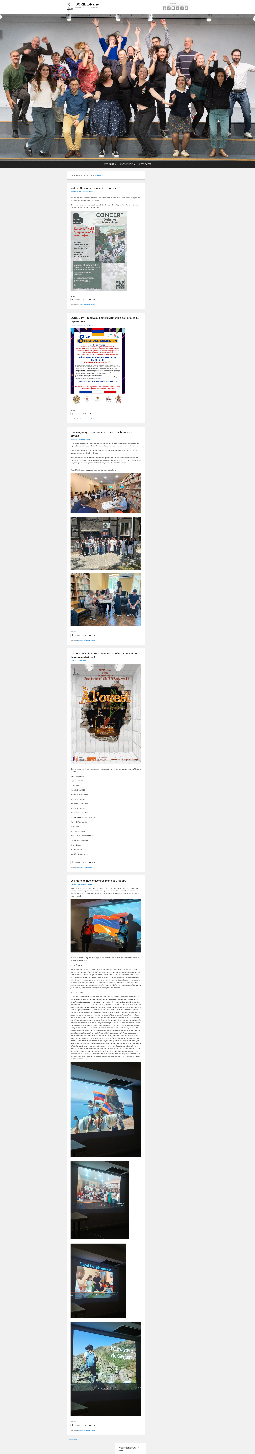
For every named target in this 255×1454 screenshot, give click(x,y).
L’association (127, 164)
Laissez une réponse (88, 191)
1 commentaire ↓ (82, 660)
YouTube (173, 8)
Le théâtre (145, 164)
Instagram (182, 8)
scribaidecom (99, 175)
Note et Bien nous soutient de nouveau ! (95, 188)
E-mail (186, 8)
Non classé (80, 304)
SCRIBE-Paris (87, 4)
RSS (177, 8)
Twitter (169, 8)
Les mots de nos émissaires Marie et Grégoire (98, 880)
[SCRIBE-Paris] (127, 87)
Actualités (110, 164)
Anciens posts (72, 1439)
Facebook (164, 8)
